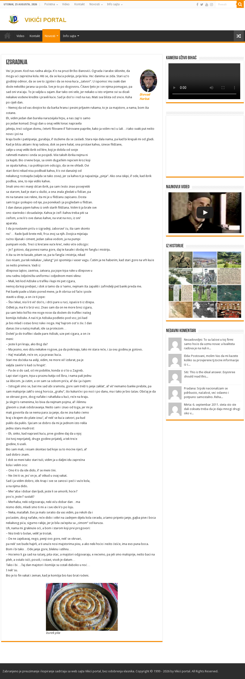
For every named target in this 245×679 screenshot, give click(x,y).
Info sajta (113, 4)
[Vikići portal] (40, 18)
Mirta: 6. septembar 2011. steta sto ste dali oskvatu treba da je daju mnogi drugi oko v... (212, 409)
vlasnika (128, 671)
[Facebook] (197, 4)
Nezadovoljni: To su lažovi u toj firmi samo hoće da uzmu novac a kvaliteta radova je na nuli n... (209, 344)
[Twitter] (202, 4)
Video (66, 4)
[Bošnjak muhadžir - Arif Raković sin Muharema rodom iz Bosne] (204, 212)
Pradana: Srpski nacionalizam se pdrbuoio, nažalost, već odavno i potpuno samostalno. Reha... (206, 393)
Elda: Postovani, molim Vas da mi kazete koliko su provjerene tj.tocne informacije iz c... (211, 360)
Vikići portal (93, 671)
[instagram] (211, 4)
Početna (50, 4)
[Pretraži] (240, 4)
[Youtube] (207, 4)
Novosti (94, 4)
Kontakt (79, 4)
